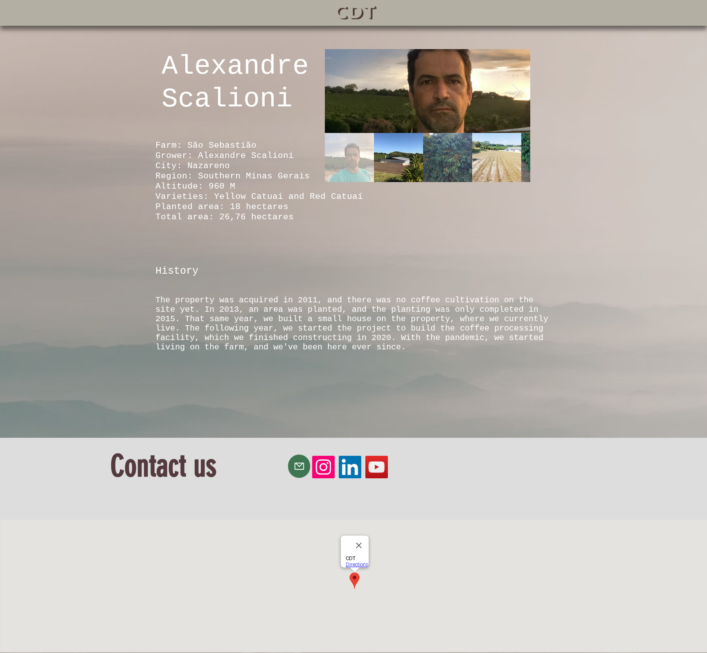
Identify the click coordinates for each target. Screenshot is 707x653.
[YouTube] (376, 467)
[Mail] (299, 466)
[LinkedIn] (350, 467)
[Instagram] (323, 467)
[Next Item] (516, 91)
